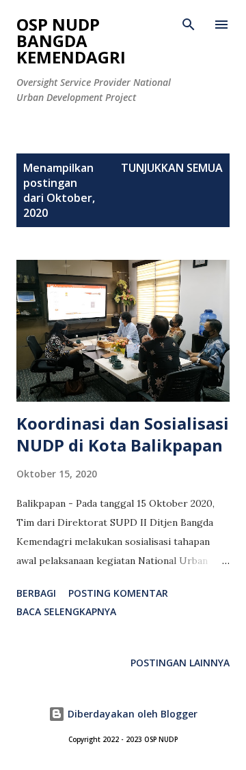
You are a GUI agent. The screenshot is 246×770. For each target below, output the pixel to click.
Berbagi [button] (36, 593)
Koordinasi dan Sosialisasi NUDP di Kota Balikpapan (122, 434)
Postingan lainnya (180, 662)
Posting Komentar (118, 593)
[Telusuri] (188, 24)
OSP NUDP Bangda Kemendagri (71, 40)
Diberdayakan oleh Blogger (131, 713)
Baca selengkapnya (66, 611)
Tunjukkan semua (172, 167)
